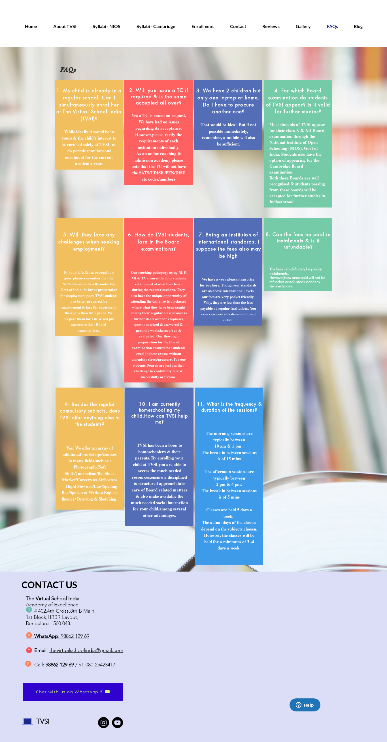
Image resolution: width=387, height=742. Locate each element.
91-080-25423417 (97, 665)
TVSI (43, 721)
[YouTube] (117, 722)
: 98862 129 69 (61, 636)
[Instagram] (103, 722)
